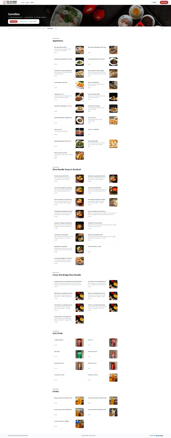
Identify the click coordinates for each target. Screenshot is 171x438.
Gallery (32, 2)
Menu (27, 2)
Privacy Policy (84, 435)
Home (23, 2)
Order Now (164, 2)
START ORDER (13, 21)
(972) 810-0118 (29, 17)
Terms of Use (92, 435)
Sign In (154, 2)
